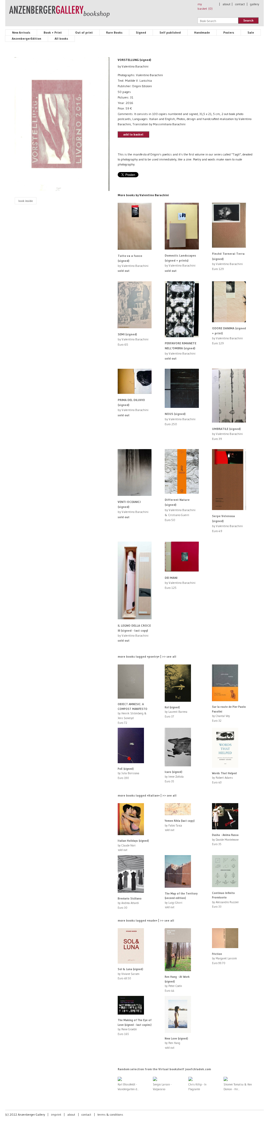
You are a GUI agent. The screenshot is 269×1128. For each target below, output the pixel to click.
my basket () (205, 6)
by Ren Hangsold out (176, 1043)
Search (248, 20)
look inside (25, 201)
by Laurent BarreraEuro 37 (176, 711)
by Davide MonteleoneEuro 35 (225, 839)
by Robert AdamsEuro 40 (224, 777)
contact (240, 4)
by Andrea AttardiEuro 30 (130, 903)
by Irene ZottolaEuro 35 (174, 776)
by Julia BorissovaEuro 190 (128, 773)
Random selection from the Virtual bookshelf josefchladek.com (164, 1069)
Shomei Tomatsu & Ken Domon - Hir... (238, 1087)
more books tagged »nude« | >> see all (146, 920)
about (226, 4)
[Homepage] (59, 14)
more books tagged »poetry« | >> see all (147, 656)
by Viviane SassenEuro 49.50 (130, 973)
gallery (254, 4)
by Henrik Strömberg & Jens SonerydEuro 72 (132, 713)
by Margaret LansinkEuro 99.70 (224, 958)
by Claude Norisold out (133, 845)
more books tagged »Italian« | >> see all (147, 795)
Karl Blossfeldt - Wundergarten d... (128, 1087)
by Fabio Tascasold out (180, 825)
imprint (56, 1114)
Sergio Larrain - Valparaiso (162, 1087)
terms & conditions (110, 1114)
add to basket (133, 134)
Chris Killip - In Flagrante (197, 1087)
